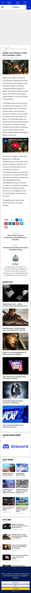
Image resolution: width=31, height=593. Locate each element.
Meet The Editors (9, 2)
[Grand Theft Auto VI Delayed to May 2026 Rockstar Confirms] (7, 557)
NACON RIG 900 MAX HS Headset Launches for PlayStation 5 (13, 402)
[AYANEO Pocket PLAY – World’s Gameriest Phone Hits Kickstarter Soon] (7, 526)
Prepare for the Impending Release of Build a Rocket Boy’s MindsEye (14, 353)
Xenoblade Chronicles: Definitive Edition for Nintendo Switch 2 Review (22, 509)
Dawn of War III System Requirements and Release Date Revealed (15, 237)
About (2, 2)
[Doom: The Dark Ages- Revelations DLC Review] (9, 501)
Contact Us (25, 2)
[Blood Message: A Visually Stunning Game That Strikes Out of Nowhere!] (7, 536)
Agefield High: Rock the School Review (8, 474)
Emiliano (6, 58)
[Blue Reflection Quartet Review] (22, 468)
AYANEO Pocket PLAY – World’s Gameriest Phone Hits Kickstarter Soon (15, 305)
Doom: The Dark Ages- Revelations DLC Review (9, 508)
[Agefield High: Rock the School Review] (9, 468)
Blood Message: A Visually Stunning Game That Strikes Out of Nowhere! (14, 329)
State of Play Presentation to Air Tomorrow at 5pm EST (13, 426)
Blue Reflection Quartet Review (20, 474)
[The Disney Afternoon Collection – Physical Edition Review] (22, 484)
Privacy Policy (17, 2)
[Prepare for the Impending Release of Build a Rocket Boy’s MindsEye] (7, 547)
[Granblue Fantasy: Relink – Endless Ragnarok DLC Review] (9, 484)
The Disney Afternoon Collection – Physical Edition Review (22, 491)
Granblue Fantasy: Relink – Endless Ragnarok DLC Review (9, 491)
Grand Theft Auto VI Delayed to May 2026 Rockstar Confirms (14, 378)
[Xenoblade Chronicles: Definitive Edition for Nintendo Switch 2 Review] (22, 501)
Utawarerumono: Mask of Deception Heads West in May (15, 248)
